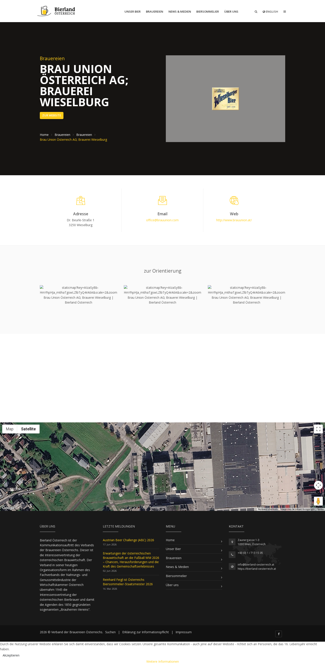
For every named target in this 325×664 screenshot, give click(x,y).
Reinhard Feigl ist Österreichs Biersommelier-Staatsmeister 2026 (128, 581)
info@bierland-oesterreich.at (256, 564)
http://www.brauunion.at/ (234, 220)
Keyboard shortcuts (268, 509)
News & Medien (179, 11)
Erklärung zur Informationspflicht (145, 632)
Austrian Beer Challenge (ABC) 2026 (128, 540)
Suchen (110, 632)
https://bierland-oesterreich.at (257, 569)
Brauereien (154, 11)
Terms (320, 509)
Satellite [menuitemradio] (28, 429)
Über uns (231, 11)
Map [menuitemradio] (9, 429)
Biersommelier (207, 11)
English (271, 11)
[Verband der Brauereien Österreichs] (56, 11)
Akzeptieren (11, 655)
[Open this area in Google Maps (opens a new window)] (8, 508)
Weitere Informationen (162, 661)
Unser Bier (132, 11)
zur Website (51, 115)
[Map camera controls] (318, 485)
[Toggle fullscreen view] (318, 429)
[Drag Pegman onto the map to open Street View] (318, 501)
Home (170, 540)
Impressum (184, 632)
